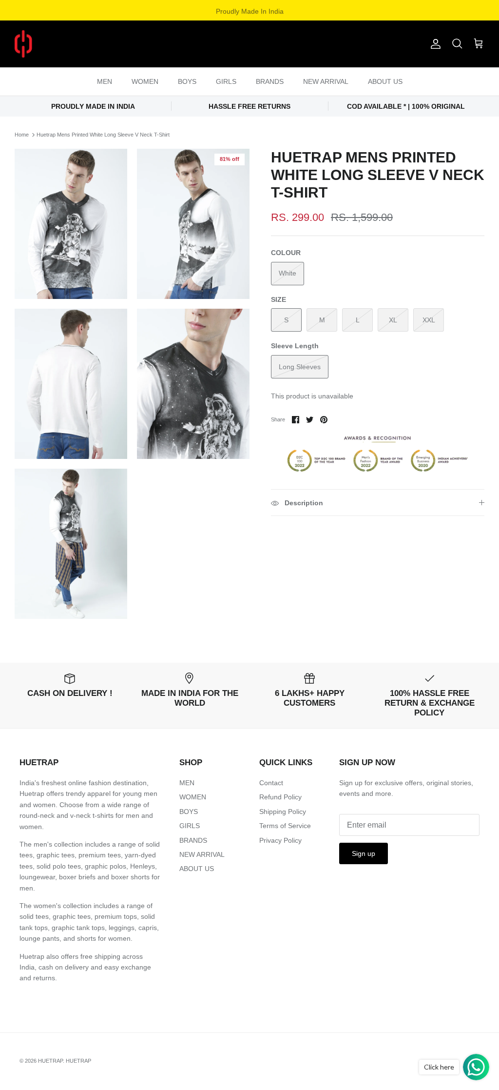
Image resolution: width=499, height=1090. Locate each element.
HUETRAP (50, 1061)
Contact (271, 783)
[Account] (433, 44)
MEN (104, 81)
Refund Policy (280, 797)
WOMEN (145, 81)
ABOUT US (385, 81)
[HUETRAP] (74, 44)
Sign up (363, 853)
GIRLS (226, 81)
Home (22, 135)
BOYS (187, 81)
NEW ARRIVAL (325, 81)
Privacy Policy (280, 840)
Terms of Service (285, 826)
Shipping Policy (282, 811)
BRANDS (270, 81)
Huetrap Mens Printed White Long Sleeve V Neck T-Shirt (103, 135)
